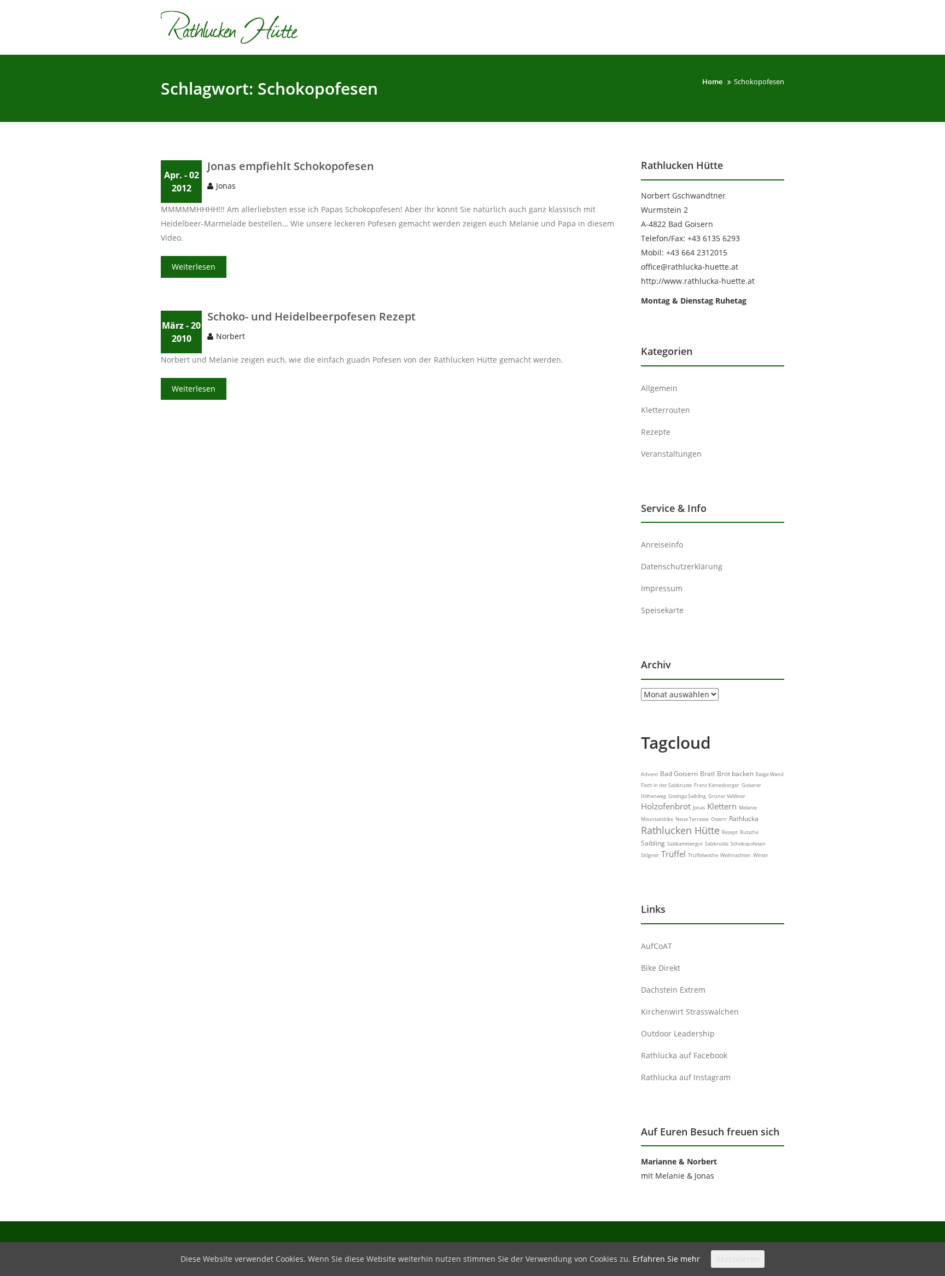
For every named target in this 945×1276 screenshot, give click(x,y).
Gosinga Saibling (687, 796)
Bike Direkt (660, 968)
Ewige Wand (770, 774)
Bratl (707, 773)
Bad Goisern (679, 773)
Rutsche (749, 832)
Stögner (650, 855)
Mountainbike (657, 819)
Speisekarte (662, 610)
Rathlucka (744, 818)
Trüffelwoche (703, 855)
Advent (649, 774)
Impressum (661, 588)
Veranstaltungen (671, 453)
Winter (760, 855)
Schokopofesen (748, 843)
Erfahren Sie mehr (666, 1259)
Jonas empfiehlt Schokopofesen (290, 166)
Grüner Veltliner (726, 796)
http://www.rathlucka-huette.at (698, 281)
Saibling (653, 843)
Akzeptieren (738, 1259)
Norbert (230, 336)
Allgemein (659, 388)
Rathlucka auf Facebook (684, 1055)
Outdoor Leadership (678, 1033)
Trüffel (673, 853)
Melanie (748, 807)
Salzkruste (716, 843)
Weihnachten (735, 855)
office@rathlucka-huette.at (689, 266)
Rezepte (655, 432)
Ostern (719, 819)
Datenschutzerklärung (681, 566)
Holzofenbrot (666, 806)
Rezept (730, 832)
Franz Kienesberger (716, 785)
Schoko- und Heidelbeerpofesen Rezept (311, 316)
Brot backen (735, 773)
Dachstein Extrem (673, 989)
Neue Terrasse (692, 819)
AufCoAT (656, 946)
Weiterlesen (193, 266)
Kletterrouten (665, 410)
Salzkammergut (685, 843)
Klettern (722, 806)
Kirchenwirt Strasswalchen (690, 1011)
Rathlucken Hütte (680, 830)
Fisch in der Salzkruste (666, 785)
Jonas (226, 185)
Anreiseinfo (662, 544)
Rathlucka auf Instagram (686, 1077)
